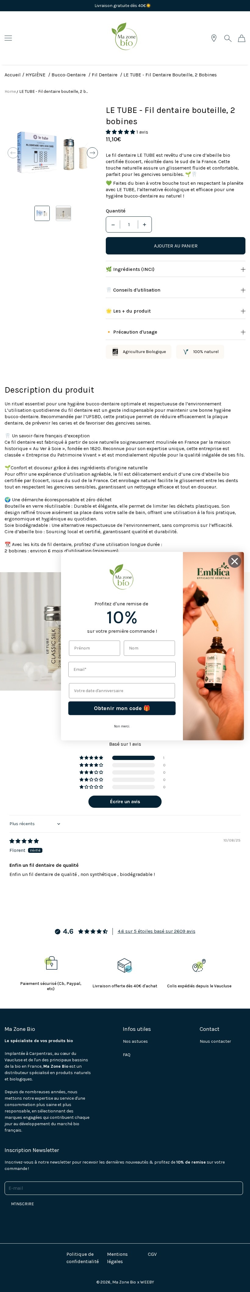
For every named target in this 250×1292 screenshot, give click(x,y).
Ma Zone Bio (124, 1282)
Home (10, 91)
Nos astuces (135, 1041)
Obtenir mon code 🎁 (122, 708)
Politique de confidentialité (82, 1257)
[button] (13, 152)
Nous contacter (215, 1041)
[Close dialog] (234, 561)
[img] (24, 841)
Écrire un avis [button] (125, 801)
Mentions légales (117, 1257)
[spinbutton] (129, 224)
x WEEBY (145, 1282)
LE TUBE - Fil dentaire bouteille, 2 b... (53, 91)
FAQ (126, 1054)
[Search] (228, 38)
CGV (152, 1254)
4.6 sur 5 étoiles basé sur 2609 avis (156, 931)
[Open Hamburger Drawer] (8, 38)
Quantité (116, 211)
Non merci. (122, 726)
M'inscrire (22, 1203)
